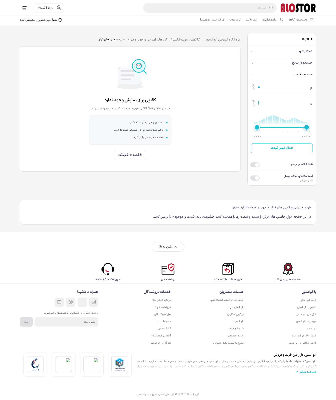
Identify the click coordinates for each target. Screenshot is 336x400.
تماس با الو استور (306, 307)
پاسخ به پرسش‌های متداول (228, 343)
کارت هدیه (235, 20)
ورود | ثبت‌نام (45, 8)
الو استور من (236, 307)
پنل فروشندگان (162, 314)
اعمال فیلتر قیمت (282, 148)
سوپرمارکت (251, 20)
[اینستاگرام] (93, 302)
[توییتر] (82, 302)
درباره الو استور (308, 300)
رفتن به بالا (165, 247)
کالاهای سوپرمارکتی (186, 39)
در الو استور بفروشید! (212, 20)
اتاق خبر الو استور (306, 314)
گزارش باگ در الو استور (303, 336)
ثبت (26, 322)
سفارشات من (164, 321)
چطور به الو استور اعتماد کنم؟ (226, 300)
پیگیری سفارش (235, 314)
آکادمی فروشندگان (161, 336)
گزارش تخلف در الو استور (302, 343)
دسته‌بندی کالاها (298, 20)
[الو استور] (298, 8)
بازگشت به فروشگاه (130, 155)
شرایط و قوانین (235, 329)
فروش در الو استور (306, 321)
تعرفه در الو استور (161, 343)
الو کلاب (239, 321)
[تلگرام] (70, 302)
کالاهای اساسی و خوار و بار (148, 39)
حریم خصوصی (235, 336)
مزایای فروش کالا (161, 300)
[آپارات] (59, 302)
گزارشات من (164, 329)
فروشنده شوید (163, 307)
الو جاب (311, 329)
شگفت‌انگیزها (269, 20)
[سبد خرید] (24, 7)
